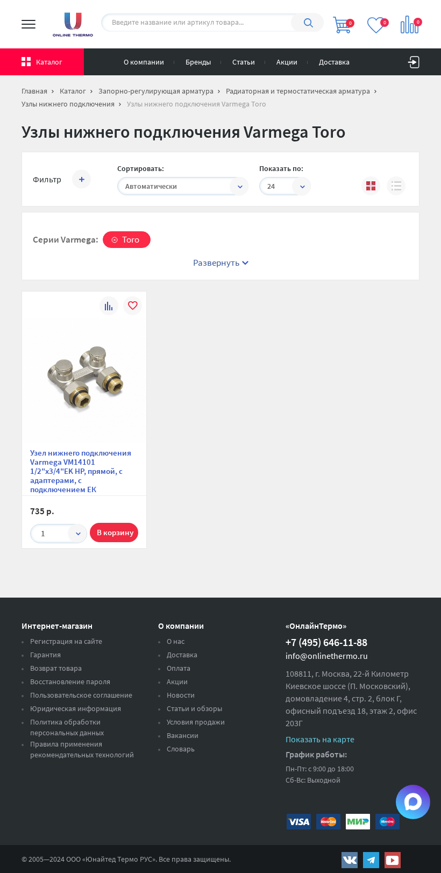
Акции (286, 62)
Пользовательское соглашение (81, 695)
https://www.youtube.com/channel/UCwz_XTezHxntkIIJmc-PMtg (393, 860)
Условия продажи (196, 722)
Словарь (181, 749)
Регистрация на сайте (66, 641)
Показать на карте (320, 739)
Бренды (198, 62)
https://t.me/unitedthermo (371, 860)
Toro (130, 239)
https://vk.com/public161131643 (350, 860)
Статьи (243, 62)
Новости (181, 695)
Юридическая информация (75, 708)
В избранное (132, 307)
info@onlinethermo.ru (327, 655)
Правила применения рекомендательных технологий (82, 749)
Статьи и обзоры (194, 708)
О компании (144, 62)
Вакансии (182, 735)
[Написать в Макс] (413, 802)
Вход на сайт (413, 60)
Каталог (49, 62)
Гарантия (45, 654)
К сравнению (108, 307)
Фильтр (47, 179)
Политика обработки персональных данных (67, 727)
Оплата (178, 668)
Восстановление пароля (70, 681)
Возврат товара (56, 668)
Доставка (334, 62)
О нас (175, 641)
